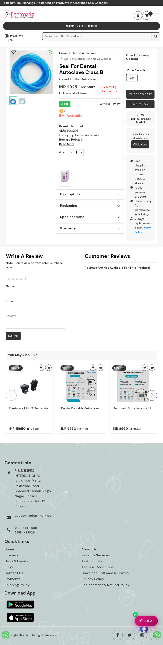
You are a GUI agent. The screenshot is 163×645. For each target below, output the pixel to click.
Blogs (8, 567)
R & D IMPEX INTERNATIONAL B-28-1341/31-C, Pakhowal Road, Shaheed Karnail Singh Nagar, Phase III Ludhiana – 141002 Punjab (33, 488)
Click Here (140, 144)
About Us (89, 549)
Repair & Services (96, 555)
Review (11, 316)
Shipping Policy (17, 585)
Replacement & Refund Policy (105, 585)
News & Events (16, 561)
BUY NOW (142, 104)
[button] (151, 395)
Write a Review (110, 104)
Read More (66, 144)
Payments (12, 579)
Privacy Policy (93, 579)
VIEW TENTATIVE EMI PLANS (140, 118)
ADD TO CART (142, 94)
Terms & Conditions (98, 567)
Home (63, 53)
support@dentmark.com (34, 515)
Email (9, 301)
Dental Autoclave (84, 53)
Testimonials (92, 561)
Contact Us (13, 573)
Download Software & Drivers (105, 573)
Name (10, 286)
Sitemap (11, 555)
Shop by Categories (81, 26)
